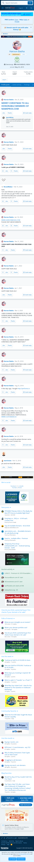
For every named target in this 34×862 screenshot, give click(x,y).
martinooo (7, 460)
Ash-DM (13, 515)
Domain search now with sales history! (17, 28)
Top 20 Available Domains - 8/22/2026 (17, 526)
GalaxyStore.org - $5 (11, 590)
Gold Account (16, 54)
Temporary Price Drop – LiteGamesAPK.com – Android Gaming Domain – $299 (17, 546)
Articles (20, 487)
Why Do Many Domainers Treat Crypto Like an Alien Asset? (17, 754)
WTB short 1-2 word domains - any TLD (17, 747)
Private (17, 22)
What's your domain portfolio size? (16, 627)
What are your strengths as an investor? (17, 622)
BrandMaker (8, 187)
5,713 (3, 74)
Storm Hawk (12, 522)
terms (28, 854)
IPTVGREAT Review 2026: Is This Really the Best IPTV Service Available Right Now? (18, 512)
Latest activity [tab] (16, 85)
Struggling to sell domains (13, 760)
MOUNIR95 (12, 549)
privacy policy (22, 854)
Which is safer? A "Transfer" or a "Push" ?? (18, 680)
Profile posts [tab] (5, 85)
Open (16, 20)
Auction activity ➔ (7, 569)
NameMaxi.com (14, 527)
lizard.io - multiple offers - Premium (16, 538)
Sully (12, 718)
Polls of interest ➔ (8, 618)
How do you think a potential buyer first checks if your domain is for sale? (15, 611)
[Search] (31, 8)
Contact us (4, 841)
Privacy (3, 844)
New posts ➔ (6, 507)
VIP (9, 54)
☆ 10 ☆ (23, 54)
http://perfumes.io (24, 388)
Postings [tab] (27, 85)
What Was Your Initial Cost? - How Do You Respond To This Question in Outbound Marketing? (18, 687)
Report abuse (19, 841)
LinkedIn (21, 486)
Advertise (11, 841)
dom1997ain (10, 117)
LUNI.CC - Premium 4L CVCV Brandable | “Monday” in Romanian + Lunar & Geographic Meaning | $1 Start (19, 573)
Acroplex (13, 792)
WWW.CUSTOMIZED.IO (9, 417)
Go (30, 3)
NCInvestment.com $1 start (13, 582)
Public (25, 20)
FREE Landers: (9, 20)
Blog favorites (6, 773)
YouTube (14, 487)
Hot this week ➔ (7, 656)
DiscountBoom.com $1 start (14, 577)
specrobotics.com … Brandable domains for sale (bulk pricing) (18, 532)
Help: (21, 20)
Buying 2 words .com (11, 742)
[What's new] (26, 8)
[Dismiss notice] (31, 28)
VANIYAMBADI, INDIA (23, 64)
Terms (25, 843)
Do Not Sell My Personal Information (11, 843)
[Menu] (2, 8)
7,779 (28, 74)
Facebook (13, 486)
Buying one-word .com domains (15, 765)
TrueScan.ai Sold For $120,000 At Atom (17, 660)
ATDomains (12, 535)
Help (8, 844)
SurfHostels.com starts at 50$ (14, 586)
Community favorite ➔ (9, 711)
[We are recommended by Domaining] (4, 849)
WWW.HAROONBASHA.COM (10, 220)
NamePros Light (12, 838)
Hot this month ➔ (7, 738)
